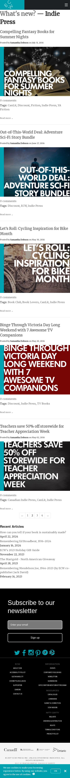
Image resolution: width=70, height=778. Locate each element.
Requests (52, 717)
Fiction (35, 105)
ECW (24, 205)
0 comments (8, 100)
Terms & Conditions (52, 730)
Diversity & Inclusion (17, 681)
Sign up (35, 637)
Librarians (52, 699)
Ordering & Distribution (52, 721)
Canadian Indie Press (22, 500)
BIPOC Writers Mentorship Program (52, 685)
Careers (17, 690)
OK (55, 771)
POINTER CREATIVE (29, 763)
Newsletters (52, 677)
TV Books (43, 403)
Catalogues (52, 694)
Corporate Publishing (52, 672)
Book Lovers (30, 302)
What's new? (18, 13)
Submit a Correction (52, 703)
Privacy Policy (52, 734)
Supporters (17, 685)
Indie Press (49, 105)
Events (52, 668)
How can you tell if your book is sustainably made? (33, 532)
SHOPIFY (51, 763)
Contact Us (17, 694)
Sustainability (17, 677)
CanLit (12, 105)
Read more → (6, 118)
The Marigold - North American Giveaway (27, 559)
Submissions (52, 681)
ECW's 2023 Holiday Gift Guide (20, 550)
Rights (52, 725)
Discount (24, 105)
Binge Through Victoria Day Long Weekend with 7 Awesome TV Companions (30, 330)
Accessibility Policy (17, 672)
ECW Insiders (52, 707)
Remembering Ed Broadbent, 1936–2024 (25, 541)
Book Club (14, 302)
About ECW (17, 668)
